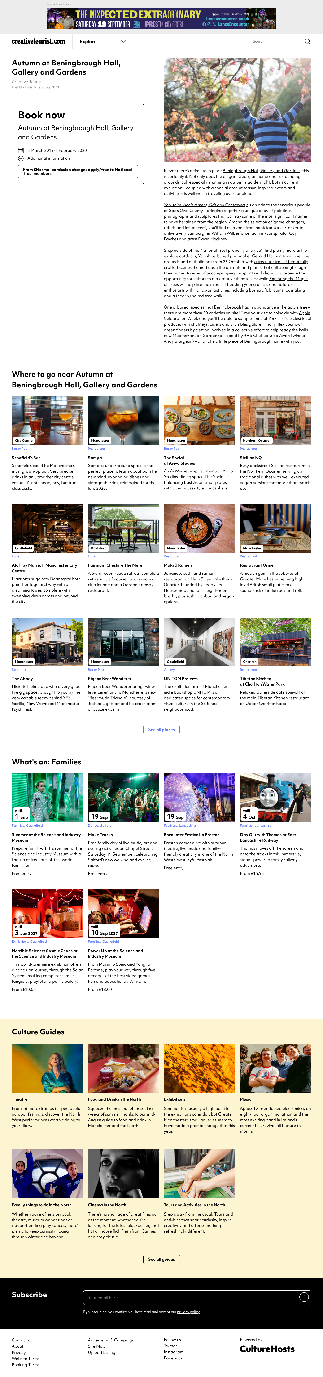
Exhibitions (174, 1099)
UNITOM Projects (181, 678)
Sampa (95, 457)
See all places (161, 729)
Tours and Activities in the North (194, 1204)
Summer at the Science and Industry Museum (46, 837)
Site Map (96, 1346)
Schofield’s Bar (26, 457)
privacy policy (188, 1312)
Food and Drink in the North (114, 1099)
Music (245, 1099)
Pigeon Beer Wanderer (109, 678)
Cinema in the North (107, 1204)
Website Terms (25, 1358)
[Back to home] (38, 42)
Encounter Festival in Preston (192, 834)
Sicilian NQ (251, 457)
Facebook (173, 1358)
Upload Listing (101, 1352)
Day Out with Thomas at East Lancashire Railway (268, 837)
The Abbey (22, 678)
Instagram (173, 1352)
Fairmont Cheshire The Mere (115, 565)
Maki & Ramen (178, 565)
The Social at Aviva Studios (179, 460)
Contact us (22, 1340)
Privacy (19, 1352)
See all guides (161, 1259)
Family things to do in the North (42, 1204)
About (17, 1346)
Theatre (19, 1099)
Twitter (170, 1346)
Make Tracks (100, 834)
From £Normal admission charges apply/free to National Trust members (77, 171)
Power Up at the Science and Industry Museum (115, 953)
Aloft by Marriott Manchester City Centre (44, 567)
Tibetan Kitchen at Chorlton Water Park (262, 681)
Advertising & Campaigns (112, 1340)
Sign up (304, 1297)
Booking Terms (25, 1364)
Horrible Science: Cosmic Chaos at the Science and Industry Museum (45, 953)
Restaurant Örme (257, 565)
